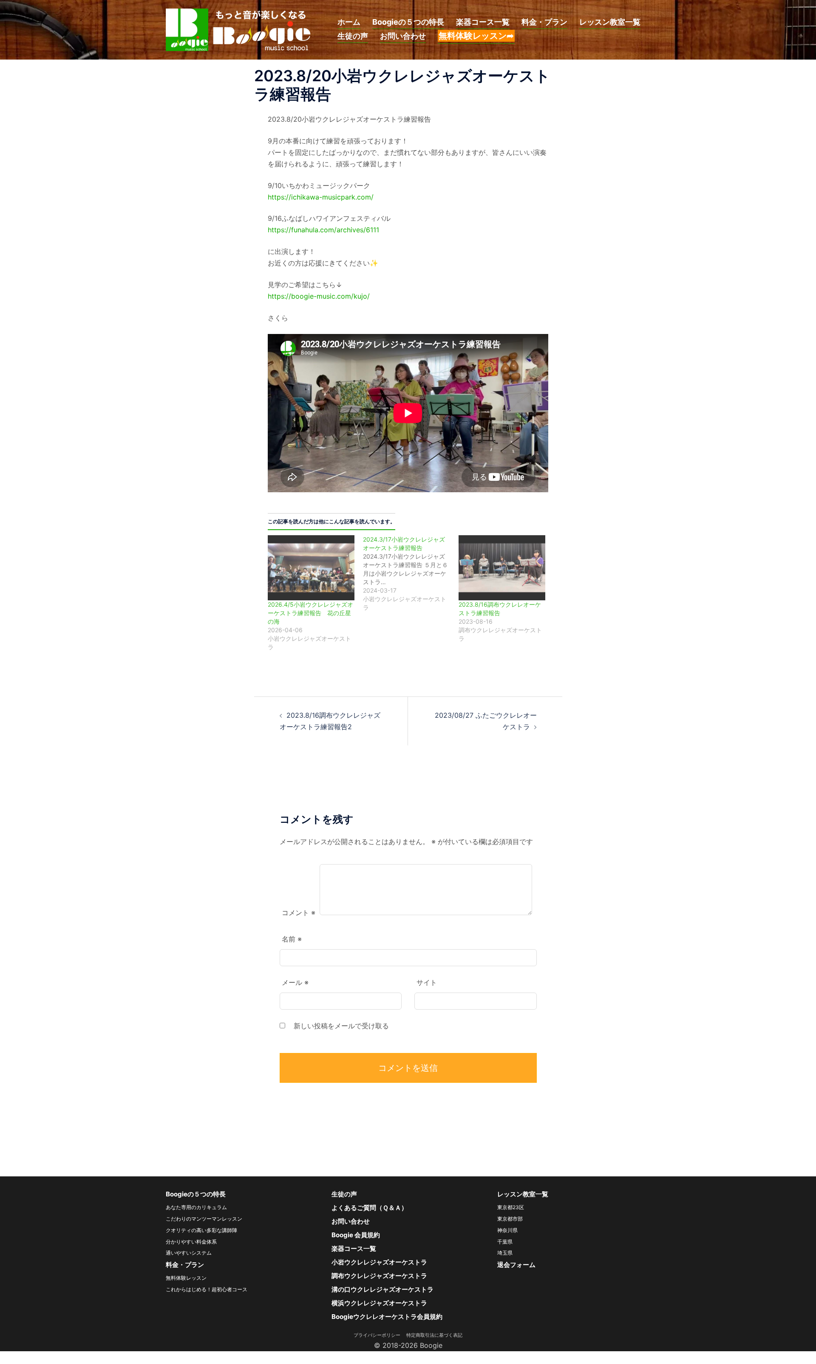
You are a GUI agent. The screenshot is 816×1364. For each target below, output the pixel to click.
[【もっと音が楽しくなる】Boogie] (239, 29)
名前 (292, 939)
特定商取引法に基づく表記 (434, 1335)
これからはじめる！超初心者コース (206, 1289)
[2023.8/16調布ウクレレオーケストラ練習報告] (502, 567)
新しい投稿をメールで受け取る (341, 1026)
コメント (298, 912)
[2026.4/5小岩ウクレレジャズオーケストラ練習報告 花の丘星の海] (311, 567)
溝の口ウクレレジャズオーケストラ (383, 1289)
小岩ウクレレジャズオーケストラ (379, 1262)
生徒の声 (352, 35)
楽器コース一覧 (483, 21)
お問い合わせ (403, 35)
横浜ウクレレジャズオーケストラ (379, 1303)
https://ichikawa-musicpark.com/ (321, 197)
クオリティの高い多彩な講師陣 (201, 1230)
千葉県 (505, 1241)
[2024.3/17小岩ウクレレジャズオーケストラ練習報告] (410, 573)
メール (295, 982)
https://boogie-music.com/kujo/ (319, 296)
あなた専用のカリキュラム (196, 1207)
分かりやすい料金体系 (191, 1241)
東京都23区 (510, 1207)
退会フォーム (516, 1265)
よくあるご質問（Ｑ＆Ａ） (370, 1208)
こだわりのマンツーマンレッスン (204, 1219)
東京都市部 (510, 1219)
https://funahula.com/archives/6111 (323, 229)
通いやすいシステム (189, 1253)
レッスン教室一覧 (609, 21)
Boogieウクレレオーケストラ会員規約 (387, 1317)
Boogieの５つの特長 (408, 21)
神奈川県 (507, 1230)
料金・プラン (544, 21)
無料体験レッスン (186, 1278)
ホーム (348, 21)
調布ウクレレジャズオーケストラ (379, 1276)
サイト (426, 982)
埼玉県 (505, 1253)
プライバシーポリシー (379, 1335)
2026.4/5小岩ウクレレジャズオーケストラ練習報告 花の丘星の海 (310, 613)
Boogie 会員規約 (356, 1235)
